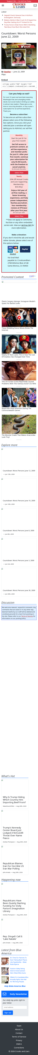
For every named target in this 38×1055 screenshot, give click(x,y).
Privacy (19, 1040)
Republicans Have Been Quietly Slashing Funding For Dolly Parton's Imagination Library (14, 905)
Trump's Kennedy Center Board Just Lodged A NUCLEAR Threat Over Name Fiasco (13, 833)
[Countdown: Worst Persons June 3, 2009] (19, 548)
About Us (19, 1029)
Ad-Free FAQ (26, 225)
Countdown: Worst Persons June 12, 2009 (19, 471)
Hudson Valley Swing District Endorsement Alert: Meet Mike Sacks (18, 971)
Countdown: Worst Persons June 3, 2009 (18, 560)
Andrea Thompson (9, 842)
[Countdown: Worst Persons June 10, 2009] (19, 488)
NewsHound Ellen (8, 806)
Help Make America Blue (14, 986)
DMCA (19, 1044)
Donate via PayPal (25, 249)
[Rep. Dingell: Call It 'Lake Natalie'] (14, 926)
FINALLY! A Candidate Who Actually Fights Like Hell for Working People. (19, 979)
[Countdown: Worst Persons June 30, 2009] (19, 578)
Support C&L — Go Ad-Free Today (19, 1)
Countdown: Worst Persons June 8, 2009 (18, 530)
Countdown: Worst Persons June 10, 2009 (19, 500)
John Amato (6, 872)
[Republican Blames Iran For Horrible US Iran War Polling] (14, 853)
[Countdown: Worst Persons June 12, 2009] (19, 458)
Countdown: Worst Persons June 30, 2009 (19, 590)
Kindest (13, 254)
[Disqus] (19, 693)
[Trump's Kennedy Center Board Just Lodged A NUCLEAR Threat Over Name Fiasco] (14, 817)
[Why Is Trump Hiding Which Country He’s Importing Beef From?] (14, 786)
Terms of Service (27, 616)
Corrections (19, 1047)
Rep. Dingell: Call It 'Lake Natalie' (12, 937)
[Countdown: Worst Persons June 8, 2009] (19, 518)
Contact (19, 1033)
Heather (7, 71)
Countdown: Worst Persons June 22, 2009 (18, 35)
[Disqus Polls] (19, 645)
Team (19, 1026)
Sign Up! (7, 1013)
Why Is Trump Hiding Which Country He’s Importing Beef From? (14, 799)
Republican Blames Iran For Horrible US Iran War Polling (13, 866)
